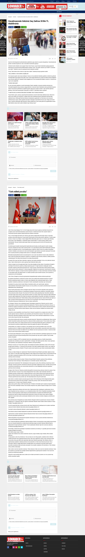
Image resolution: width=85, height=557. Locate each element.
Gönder (24, 27)
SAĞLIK (63, 548)
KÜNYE (27, 543)
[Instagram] (14, 547)
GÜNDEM (63, 543)
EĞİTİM (45, 548)
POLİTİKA (64, 546)
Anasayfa (10, 187)
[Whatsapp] (19, 547)
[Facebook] (8, 547)
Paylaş (12, 27)
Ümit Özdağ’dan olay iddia (23, 1)
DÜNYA (45, 546)
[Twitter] (11, 547)
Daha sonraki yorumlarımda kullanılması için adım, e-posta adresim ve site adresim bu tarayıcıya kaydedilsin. (28, 168)
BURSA (45, 543)
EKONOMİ (46, 551)
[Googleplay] (22, 547)
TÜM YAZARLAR (29, 546)
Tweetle (18, 27)
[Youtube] (16, 547)
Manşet (14, 187)
